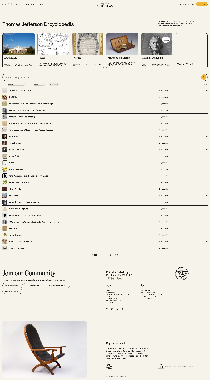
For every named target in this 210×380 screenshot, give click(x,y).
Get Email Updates (11, 291)
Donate (40, 4)
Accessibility (110, 302)
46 (114, 255)
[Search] (11, 4)
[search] (203, 77)
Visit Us (16, 4)
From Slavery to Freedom (149, 296)
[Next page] (118, 255)
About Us (109, 290)
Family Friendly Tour (147, 298)
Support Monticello (32, 285)
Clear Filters (54, 84)
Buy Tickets (201, 4)
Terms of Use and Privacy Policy (116, 300)
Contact (108, 296)
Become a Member (11, 285)
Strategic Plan (110, 292)
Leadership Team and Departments (117, 294)
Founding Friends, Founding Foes (151, 294)
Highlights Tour (146, 290)
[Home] (105, 4)
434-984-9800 (114, 278)
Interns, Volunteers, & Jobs (56, 285)
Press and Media (111, 298)
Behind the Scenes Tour (148, 292)
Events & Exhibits (28, 4)
